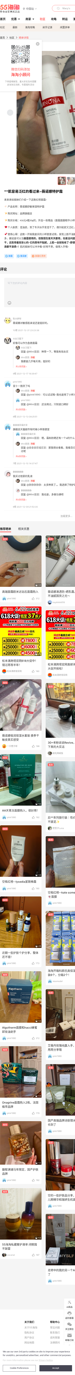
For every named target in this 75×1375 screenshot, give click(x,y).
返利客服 (55, 1337)
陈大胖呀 (17, 318)
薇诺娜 (23, 256)
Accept (55, 1368)
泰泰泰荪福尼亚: (28, 434)
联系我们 (55, 1332)
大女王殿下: (26, 347)
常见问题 (55, 1327)
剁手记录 (47, 27)
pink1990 (17, 381)
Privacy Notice (46, 1360)
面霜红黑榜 (40, 256)
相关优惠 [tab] (23, 529)
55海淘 (10, 8)
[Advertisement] (37, 555)
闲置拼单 (65, 27)
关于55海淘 (30, 1327)
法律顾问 (55, 1342)
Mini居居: (25, 357)
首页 (2, 37)
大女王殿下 (18, 338)
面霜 (10, 256)
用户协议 (29, 1337)
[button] (30, 8)
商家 (28, 19)
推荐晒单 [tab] (5, 529)
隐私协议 (29, 1332)
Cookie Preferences (19, 1368)
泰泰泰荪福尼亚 (20, 425)
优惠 (14, 19)
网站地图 (29, 1342)
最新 (15, 27)
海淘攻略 (30, 27)
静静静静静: (26, 490)
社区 (2, 27)
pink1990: (26, 400)
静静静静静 (18, 472)
